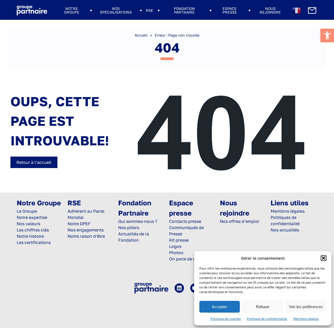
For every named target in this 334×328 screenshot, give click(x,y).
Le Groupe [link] (27, 211)
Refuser (263, 307)
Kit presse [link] (179, 240)
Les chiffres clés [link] (33, 229)
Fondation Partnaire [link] (184, 10)
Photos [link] (176, 252)
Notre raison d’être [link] (86, 236)
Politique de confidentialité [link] (267, 319)
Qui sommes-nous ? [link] (137, 221)
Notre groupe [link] (71, 10)
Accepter (219, 307)
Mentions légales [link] (306, 319)
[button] (323, 258)
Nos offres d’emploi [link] (239, 221)
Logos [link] (175, 246)
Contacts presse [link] (185, 221)
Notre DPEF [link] (79, 223)
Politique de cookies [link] (226, 319)
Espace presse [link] (230, 10)
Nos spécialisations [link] (116, 10)
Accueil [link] (141, 35)
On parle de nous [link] (186, 258)
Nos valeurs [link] (28, 223)
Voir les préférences (306, 307)
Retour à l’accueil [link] (33, 162)
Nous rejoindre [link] (270, 10)
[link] (327, 35)
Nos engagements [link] (86, 229)
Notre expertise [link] (32, 217)
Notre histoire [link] (30, 236)
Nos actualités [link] (285, 229)
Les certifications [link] (34, 242)
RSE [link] (149, 10)
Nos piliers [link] (128, 227)
